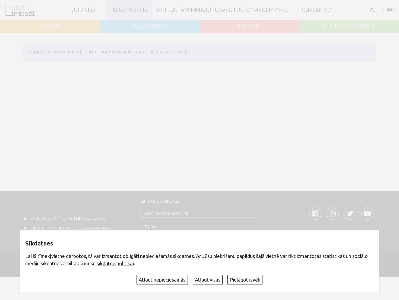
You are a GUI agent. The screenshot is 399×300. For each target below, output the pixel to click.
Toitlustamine (176, 10)
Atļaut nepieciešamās (162, 279)
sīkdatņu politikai (115, 263)
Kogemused (130, 10)
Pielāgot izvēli (245, 279)
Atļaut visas (207, 279)
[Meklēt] (372, 10)
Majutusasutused (223, 10)
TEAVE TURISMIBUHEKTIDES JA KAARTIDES (70, 228)
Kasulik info (269, 10)
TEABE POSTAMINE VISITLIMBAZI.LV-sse (67, 218)
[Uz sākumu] (20, 10)
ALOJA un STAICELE (349, 27)
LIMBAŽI (249, 27)
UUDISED (83, 10)
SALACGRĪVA (149, 27)
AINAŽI (49, 27)
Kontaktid (315, 10)
